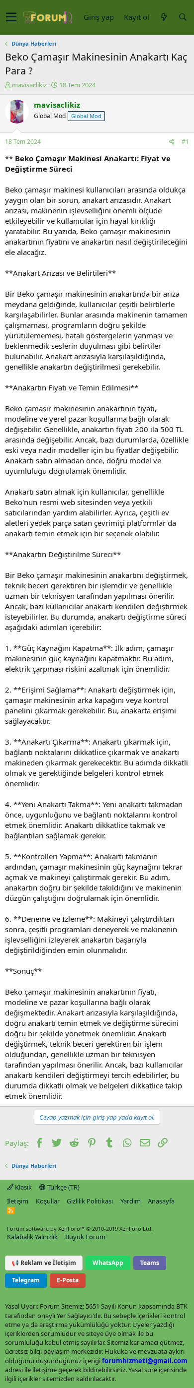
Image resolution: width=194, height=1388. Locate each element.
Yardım (130, 1201)
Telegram (26, 1280)
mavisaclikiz (29, 84)
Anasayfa (161, 1201)
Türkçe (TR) (63, 1187)
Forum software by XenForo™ (80, 1228)
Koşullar (48, 1201)
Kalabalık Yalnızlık (32, 1236)
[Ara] (182, 17)
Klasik (22, 1187)
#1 (185, 141)
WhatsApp (108, 1263)
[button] (11, 17)
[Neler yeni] (163, 17)
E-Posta (68, 1280)
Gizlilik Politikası (90, 1201)
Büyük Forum (85, 1236)
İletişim (17, 1201)
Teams (149, 1263)
